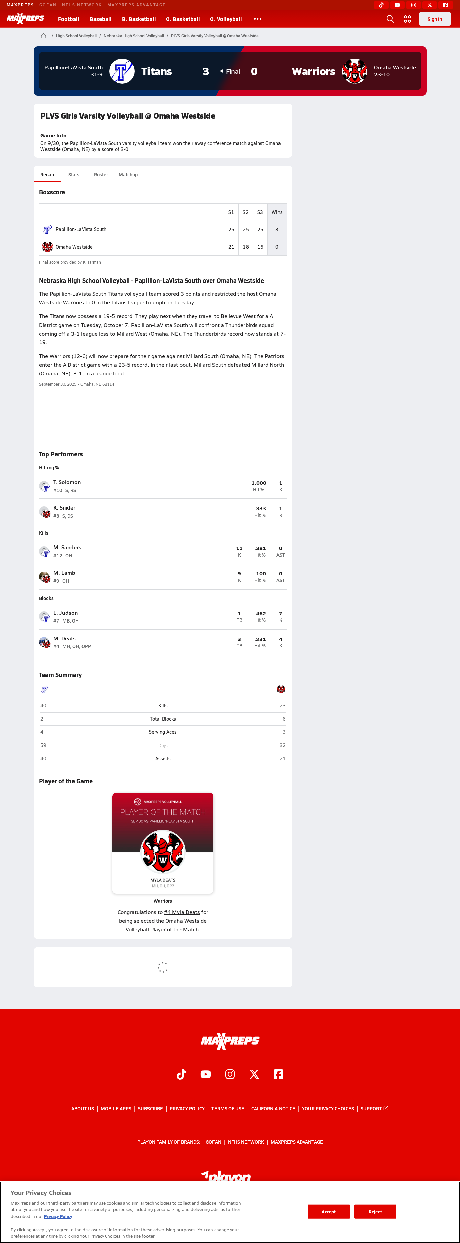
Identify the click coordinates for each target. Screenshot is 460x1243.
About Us (82, 1108)
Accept (329, 1211)
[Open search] (390, 19)
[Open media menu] (408, 19)
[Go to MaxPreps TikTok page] (181, 1075)
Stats (73, 174)
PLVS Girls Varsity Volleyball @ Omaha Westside (215, 35)
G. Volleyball (226, 19)
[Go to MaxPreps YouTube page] (205, 1075)
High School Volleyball (76, 35)
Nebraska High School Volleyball (134, 35)
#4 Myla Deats (182, 911)
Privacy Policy (187, 1108)
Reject (375, 1211)
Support (371, 1108)
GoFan (48, 4)
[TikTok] (381, 5)
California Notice (273, 1108)
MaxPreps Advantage (136, 4)
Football (68, 19)
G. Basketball (183, 19)
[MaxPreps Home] (25, 18)
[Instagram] (413, 5)
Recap (47, 174)
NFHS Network (82, 4)
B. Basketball (139, 19)
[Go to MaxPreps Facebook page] (278, 1075)
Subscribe (150, 1108)
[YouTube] (397, 5)
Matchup (128, 174)
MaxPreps (20, 4)
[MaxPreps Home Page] (44, 35)
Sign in (435, 18)
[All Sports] (257, 19)
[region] (230, 1212)
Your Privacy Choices (328, 1108)
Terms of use (227, 1108)
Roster (101, 174)
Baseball (101, 19)
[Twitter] (429, 5)
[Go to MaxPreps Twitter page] (254, 1075)
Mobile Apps (116, 1108)
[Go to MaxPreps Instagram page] (230, 1075)
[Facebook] (445, 5)
